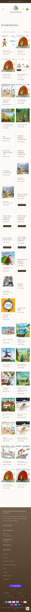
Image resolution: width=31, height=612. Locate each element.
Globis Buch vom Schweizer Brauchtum (7, 316)
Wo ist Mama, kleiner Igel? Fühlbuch (22, 239)
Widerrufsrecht (7, 575)
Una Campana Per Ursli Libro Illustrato (8, 485)
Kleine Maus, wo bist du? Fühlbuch (7, 217)
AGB (4, 568)
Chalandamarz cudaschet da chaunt (8, 292)
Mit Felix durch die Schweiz (23, 195)
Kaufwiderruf (6, 579)
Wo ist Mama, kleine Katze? (7, 239)
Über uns (5, 554)
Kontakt (5, 572)
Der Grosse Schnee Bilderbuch (22, 414)
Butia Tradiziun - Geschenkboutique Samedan (14, 607)
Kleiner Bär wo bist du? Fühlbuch (22, 261)
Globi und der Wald (22, 124)
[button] (3, 9)
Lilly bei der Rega (22, 309)
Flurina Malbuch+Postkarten (8, 438)
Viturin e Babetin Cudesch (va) (22, 137)
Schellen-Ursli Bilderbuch (21, 51)
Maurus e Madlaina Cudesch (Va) (22, 152)
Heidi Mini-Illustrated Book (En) (8, 202)
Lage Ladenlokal (7, 525)
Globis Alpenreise (7, 364)
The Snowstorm (6, 137)
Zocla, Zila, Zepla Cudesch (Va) (8, 152)
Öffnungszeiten (7, 544)
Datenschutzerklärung (9, 561)
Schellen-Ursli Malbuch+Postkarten (8, 51)
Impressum (6, 557)
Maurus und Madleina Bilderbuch (23, 462)
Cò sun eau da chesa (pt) (8, 414)
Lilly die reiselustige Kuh (8, 340)
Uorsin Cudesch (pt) (22, 484)
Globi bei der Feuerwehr (6, 388)
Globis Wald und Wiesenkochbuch (22, 365)
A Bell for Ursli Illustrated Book (7, 75)
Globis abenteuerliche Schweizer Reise (21, 341)
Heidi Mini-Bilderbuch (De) (21, 178)
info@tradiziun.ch (8, 539)
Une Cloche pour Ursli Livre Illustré (22, 100)
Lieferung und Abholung (9, 565)
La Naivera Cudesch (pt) (7, 172)
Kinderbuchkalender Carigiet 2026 (23, 75)
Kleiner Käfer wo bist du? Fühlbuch (8, 268)
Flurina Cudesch (20, 285)
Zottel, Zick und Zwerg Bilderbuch (7, 462)
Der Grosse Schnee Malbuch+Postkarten (23, 438)
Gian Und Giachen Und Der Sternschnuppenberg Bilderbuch (23, 389)
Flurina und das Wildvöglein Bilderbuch (7, 101)
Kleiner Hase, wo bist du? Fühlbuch (22, 217)
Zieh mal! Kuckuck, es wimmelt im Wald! (8, 125)
